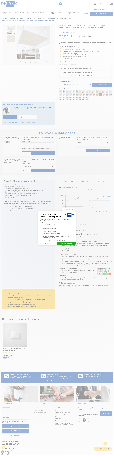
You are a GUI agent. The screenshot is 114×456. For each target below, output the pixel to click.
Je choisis (47, 243)
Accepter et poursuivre (66, 243)
